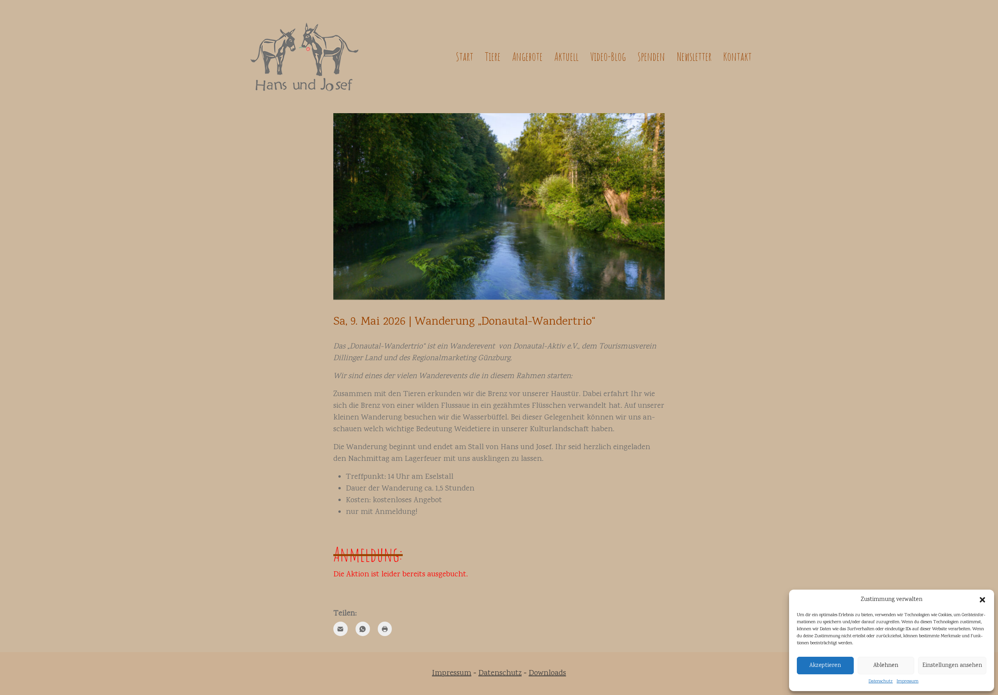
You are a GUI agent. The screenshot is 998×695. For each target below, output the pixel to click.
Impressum (907, 681)
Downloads (547, 673)
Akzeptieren (825, 665)
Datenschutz (881, 681)
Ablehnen (885, 665)
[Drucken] (385, 629)
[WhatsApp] (363, 629)
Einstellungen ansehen (952, 665)
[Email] (340, 629)
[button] (982, 600)
